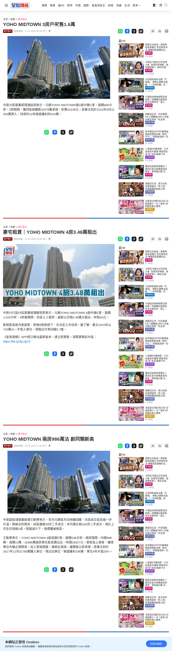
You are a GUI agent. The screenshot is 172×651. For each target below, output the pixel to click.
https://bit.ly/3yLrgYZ (17, 341)
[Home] (20, 5)
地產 (12, 19)
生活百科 (150, 157)
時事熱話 (150, 88)
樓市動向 (22, 19)
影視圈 (149, 53)
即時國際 (150, 192)
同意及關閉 (156, 643)
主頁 (5, 19)
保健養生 (150, 209)
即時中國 (150, 123)
